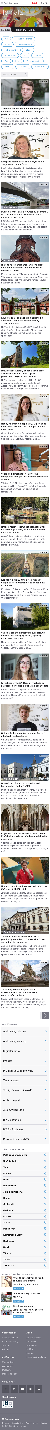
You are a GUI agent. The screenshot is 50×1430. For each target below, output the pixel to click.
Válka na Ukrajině (10, 1337)
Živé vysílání (8, 1362)
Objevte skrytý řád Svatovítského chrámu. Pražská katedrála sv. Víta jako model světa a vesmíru (24, 836)
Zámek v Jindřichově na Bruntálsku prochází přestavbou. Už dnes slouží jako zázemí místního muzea (23, 939)
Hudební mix (10, 55)
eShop (5, 1349)
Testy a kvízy (11, 1080)
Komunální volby (10, 1341)
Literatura (22, 66)
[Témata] (25, 16)
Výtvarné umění (34, 61)
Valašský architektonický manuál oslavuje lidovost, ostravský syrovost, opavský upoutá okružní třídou (23, 635)
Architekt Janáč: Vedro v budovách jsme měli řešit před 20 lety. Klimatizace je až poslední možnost (22, 111)
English (44, 1423)
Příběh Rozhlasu (13, 1129)
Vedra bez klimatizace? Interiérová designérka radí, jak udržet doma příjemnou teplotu (24, 476)
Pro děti (8, 1060)
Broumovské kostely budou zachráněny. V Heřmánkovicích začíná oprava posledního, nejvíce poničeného (22, 373)
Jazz (25, 55)
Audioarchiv (7, 1366)
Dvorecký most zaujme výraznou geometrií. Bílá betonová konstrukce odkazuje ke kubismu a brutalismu (24, 214)
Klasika (37, 55)
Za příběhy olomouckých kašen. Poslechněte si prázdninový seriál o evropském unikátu (19, 992)
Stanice (5, 1345)
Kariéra (29, 1349)
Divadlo (7, 66)
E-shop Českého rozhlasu (18, 1274)
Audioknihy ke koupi (15, 1041)
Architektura (40, 66)
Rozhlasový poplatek (36, 1357)
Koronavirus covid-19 (16, 1139)
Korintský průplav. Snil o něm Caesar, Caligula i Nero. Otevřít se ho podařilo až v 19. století (23, 583)
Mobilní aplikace (10, 1374)
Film (17, 61)
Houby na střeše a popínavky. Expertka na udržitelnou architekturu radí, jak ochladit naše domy (23, 426)
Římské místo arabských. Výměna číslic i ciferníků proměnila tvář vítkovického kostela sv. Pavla (22, 267)
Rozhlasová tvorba (23, 39)
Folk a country (11, 50)
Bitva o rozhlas (12, 1119)
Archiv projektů (12, 1100)
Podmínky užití (32, 1423)
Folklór (28, 50)
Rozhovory (20, 29)
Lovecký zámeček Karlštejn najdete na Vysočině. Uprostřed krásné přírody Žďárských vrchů (22, 321)
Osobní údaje (17, 1423)
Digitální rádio (11, 1051)
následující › (45, 1015)
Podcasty (6, 1370)
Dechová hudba (25, 44)
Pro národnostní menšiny (18, 1070)
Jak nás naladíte (33, 1337)
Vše (6, 39)
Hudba (7, 44)
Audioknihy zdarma (14, 1031)
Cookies (5, 1423)
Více (33, 29)
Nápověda (31, 1341)
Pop (6, 61)
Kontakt (29, 1353)
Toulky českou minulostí (17, 1090)
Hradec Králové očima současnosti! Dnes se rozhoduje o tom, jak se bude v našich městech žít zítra (23, 530)
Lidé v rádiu (31, 1345)
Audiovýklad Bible (13, 1109)
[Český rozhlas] (9, 3)
